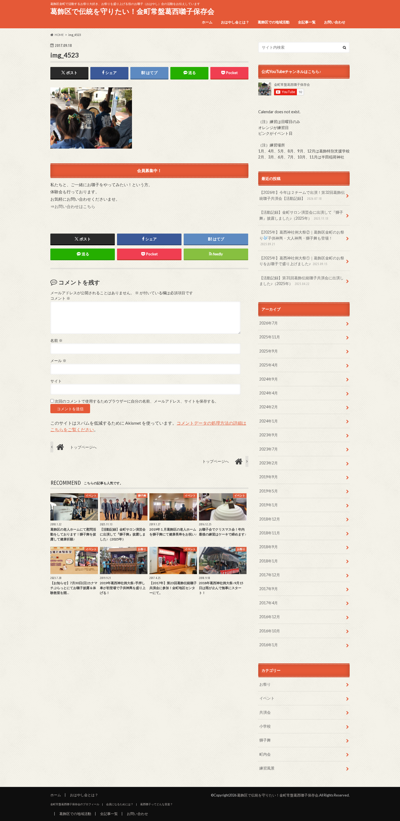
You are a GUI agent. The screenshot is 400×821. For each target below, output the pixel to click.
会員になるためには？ (119, 804)
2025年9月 (268, 351)
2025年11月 (269, 337)
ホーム (207, 22)
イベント (267, 698)
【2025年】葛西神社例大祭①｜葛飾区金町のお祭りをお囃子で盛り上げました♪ (301, 261)
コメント (60, 298)
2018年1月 (268, 561)
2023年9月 (268, 435)
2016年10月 (269, 631)
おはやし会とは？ (235, 22)
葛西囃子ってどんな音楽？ (156, 804)
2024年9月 (268, 379)
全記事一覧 (307, 22)
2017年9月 (268, 588)
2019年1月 (268, 505)
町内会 (265, 754)
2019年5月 (268, 491)
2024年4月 (268, 393)
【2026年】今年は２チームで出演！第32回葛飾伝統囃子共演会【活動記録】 (302, 195)
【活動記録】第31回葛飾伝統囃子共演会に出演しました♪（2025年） (301, 280)
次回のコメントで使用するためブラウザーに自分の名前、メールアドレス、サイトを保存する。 (137, 401)
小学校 (265, 726)
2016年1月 (268, 644)
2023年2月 (268, 463)
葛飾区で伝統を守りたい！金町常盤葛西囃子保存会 (132, 11)
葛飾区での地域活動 (274, 22)
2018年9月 (268, 546)
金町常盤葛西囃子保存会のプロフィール (74, 804)
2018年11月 (269, 533)
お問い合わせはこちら (74, 206)
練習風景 (267, 768)
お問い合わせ (334, 22)
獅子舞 (265, 740)
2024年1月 (268, 421)
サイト (56, 381)
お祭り (265, 684)
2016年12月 (269, 616)
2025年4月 (268, 365)
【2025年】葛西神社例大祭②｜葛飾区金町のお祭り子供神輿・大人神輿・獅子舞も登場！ (301, 238)
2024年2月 (268, 407)
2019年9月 (268, 476)
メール (58, 361)
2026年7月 (268, 323)
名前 (56, 340)
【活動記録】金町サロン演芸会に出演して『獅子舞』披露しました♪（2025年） (301, 215)
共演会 (265, 712)
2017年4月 (268, 603)
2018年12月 (269, 519)
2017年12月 (269, 574)
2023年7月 (268, 449)
